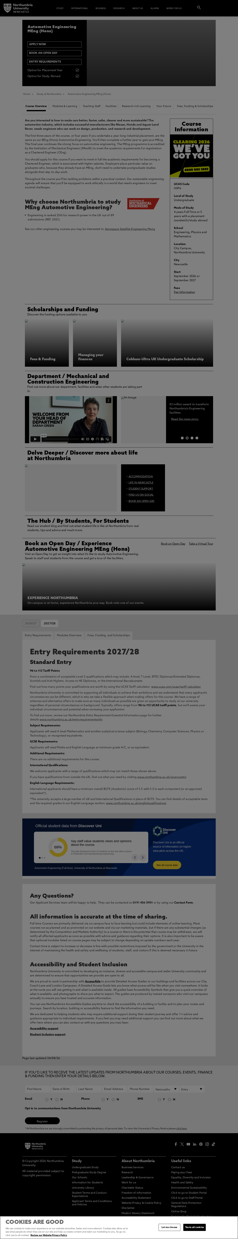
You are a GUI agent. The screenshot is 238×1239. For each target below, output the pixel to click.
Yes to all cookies (194, 1227)
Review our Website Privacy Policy (48, 1235)
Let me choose (169, 1227)
